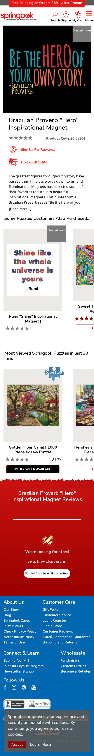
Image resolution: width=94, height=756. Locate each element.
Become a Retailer (76, 671)
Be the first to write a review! (47, 573)
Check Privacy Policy (19, 631)
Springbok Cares (16, 620)
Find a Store (52, 626)
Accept (17, 744)
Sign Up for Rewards (38, 149)
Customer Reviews (58, 631)
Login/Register (54, 620)
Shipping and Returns (60, 642)
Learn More (40, 744)
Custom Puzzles (73, 666)
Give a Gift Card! (34, 162)
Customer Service (57, 615)
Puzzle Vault (13, 626)
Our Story (11, 609)
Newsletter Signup (18, 671)
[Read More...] (20, 208)
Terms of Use (14, 642)
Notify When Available (33, 469)
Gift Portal (51, 609)
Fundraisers (70, 660)
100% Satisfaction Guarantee (67, 637)
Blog (7, 615)
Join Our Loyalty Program (23, 666)
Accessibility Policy (18, 637)
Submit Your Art (16, 660)
